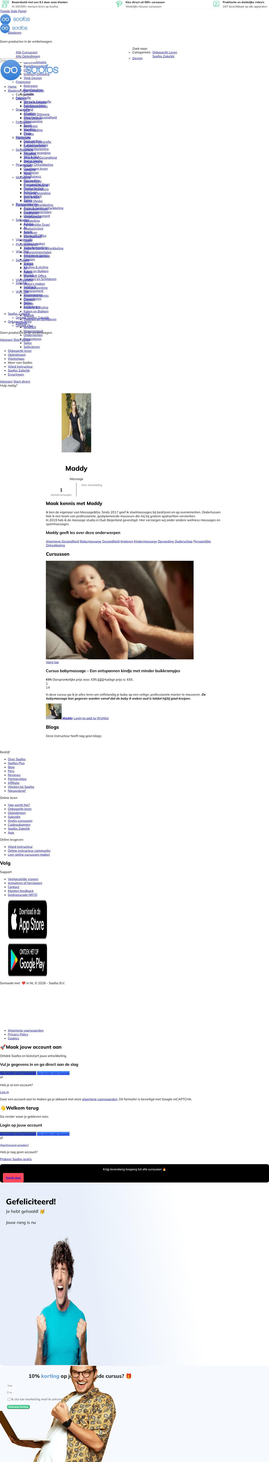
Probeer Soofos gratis (16, 1159)
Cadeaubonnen (19, 825)
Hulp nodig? (8, 385)
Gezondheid (111, 541)
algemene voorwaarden (99, 1099)
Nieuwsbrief (17, 791)
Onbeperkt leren (20, 809)
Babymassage (90, 541)
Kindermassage (145, 541)
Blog (11, 767)
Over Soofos (17, 759)
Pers (11, 771)
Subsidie (14, 817)
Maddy (67, 718)
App (11, 832)
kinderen (127, 541)
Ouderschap (184, 541)
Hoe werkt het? (19, 805)
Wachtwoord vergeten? (14, 1145)
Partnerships (17, 779)
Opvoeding (166, 541)
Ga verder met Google (53, 1073)
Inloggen (6, 340)
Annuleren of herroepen (25, 883)
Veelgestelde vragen (23, 879)
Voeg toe (52, 662)
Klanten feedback (20, 891)
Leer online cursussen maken (29, 854)
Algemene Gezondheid (62, 541)
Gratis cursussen (20, 821)
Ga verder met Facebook (18, 1073)
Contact (13, 887)
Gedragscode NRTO (22, 895)
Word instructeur (20, 847)
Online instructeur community (29, 851)
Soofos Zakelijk (19, 828)
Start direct (21, 340)
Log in (4, 1092)
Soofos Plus (16, 763)
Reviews (14, 775)
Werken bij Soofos (21, 787)
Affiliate (13, 783)
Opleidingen (17, 813)
